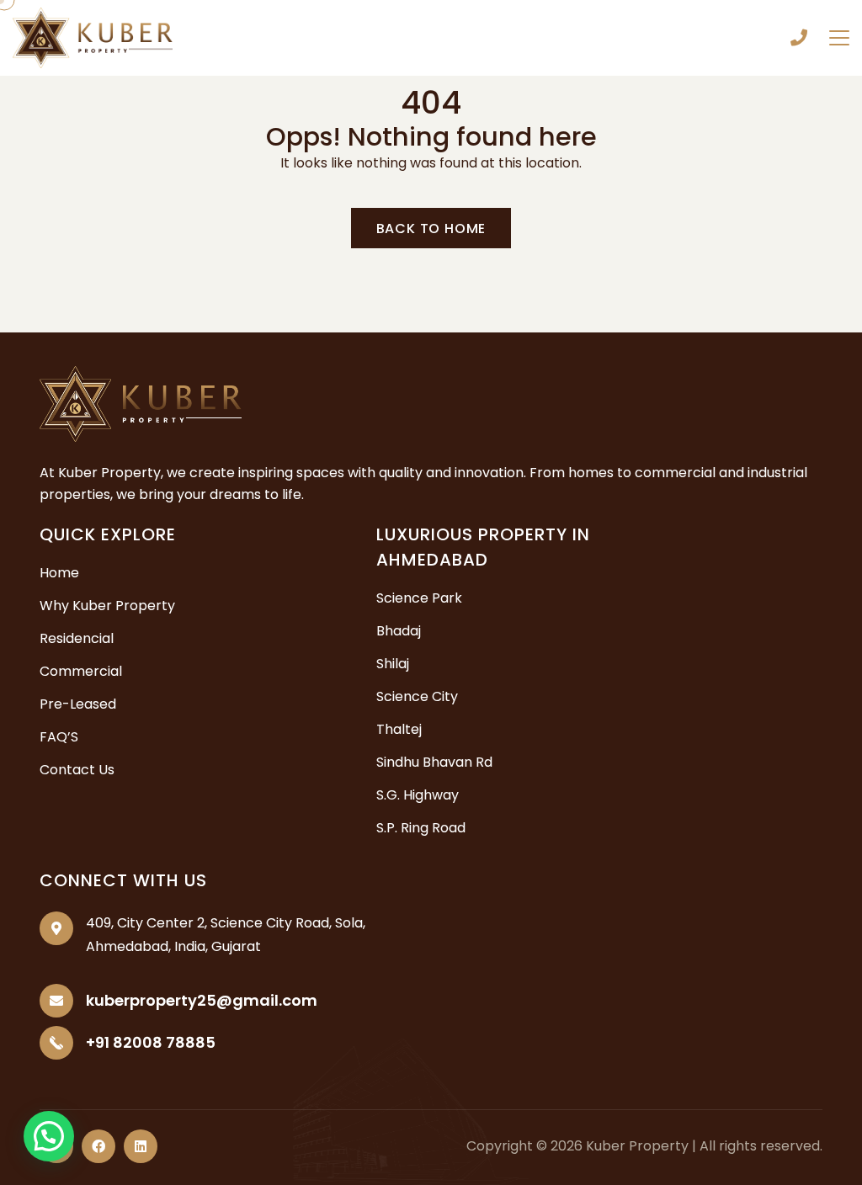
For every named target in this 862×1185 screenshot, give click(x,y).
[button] (49, 1136)
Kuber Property (637, 1146)
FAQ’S (59, 737)
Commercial (81, 671)
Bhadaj (398, 630)
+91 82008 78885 (799, 38)
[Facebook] (98, 1146)
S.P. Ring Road (421, 827)
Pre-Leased (78, 704)
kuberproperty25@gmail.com (201, 1000)
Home (59, 572)
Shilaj (392, 663)
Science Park (419, 598)
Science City (417, 696)
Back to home (431, 228)
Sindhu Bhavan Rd (434, 762)
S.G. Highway (417, 795)
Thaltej (399, 729)
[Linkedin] (140, 1146)
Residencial (77, 638)
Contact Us (77, 769)
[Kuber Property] (93, 36)
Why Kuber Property (107, 605)
